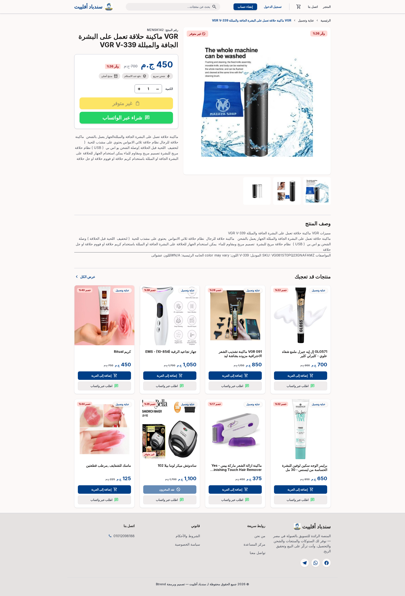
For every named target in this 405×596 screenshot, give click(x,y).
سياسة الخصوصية (187, 544)
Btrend (161, 584)
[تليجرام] (304, 563)
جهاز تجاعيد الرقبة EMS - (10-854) (170, 351)
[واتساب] (315, 563)
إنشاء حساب (245, 6)
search (214, 6)
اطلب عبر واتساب (301, 385)
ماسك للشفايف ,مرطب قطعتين (108, 465)
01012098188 (124, 536)
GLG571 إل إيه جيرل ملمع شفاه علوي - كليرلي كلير (304, 353)
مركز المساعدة (254, 544)
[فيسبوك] (326, 563)
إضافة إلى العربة (301, 375)
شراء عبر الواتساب (126, 118)
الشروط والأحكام (188, 536)
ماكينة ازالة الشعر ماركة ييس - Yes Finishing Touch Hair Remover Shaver (236, 469)
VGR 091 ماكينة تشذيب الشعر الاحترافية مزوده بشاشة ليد (240, 353)
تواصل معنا (257, 553)
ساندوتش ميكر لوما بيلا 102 (177, 465)
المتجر (327, 6)
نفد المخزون (169, 489)
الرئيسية (326, 20)
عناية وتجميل (306, 20)
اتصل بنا (313, 6)
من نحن (259, 536)
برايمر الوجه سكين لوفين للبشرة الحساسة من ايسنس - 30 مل (304, 467)
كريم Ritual (122, 351)
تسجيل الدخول (273, 6)
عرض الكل (84, 276)
